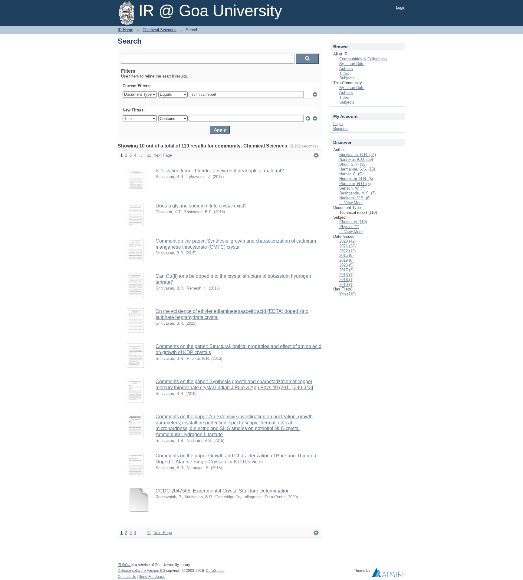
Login (400, 7)
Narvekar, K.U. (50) (356, 159)
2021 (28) (347, 246)
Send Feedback (152, 577)
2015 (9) (346, 255)
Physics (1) (349, 226)
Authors (346, 68)
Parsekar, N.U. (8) (355, 183)
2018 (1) (346, 284)
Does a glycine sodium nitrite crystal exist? (201, 205)
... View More (351, 203)
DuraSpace (215, 570)
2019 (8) (346, 260)
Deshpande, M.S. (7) (357, 193)
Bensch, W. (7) (352, 188)
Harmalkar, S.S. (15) (357, 169)
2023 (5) (346, 265)
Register (340, 128)
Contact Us (127, 577)
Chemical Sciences (159, 30)
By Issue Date (351, 63)
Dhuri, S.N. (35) (353, 164)
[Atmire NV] (388, 574)
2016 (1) (346, 279)
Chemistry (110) (353, 222)
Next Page (162, 155)
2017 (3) (346, 270)
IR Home (125, 30)
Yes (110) (347, 294)
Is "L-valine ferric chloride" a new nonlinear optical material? (220, 170)
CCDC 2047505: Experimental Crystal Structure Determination (223, 490)
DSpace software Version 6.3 (142, 570)
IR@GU (124, 565)
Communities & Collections (363, 59)
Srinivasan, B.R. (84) (357, 154)
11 (149, 155)
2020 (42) (347, 241)
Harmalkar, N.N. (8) (356, 179)
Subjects (347, 78)
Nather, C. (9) (351, 174)
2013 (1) (346, 275)
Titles (344, 73)
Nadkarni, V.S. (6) (354, 198)
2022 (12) (347, 251)
